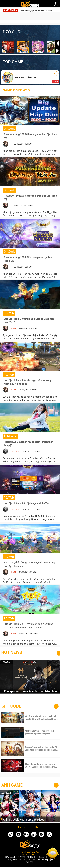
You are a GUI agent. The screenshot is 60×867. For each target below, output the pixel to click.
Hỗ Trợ (38, 827)
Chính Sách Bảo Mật (30, 852)
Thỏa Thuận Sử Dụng (30, 854)
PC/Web (6, 662)
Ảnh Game (12, 785)
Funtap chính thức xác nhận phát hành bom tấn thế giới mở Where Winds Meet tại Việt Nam (30, 692)
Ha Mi (13, 328)
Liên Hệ (21, 827)
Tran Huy (15, 451)
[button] (57, 51)
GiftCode (11, 706)
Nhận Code (41, 718)
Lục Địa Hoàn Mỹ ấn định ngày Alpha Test (27, 503)
